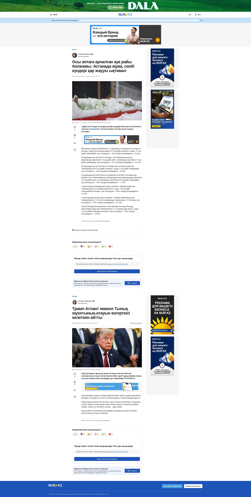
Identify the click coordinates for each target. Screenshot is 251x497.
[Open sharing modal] (74, 143)
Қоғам (74, 49)
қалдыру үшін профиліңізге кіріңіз (117, 264)
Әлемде (74, 296)
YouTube (101, 398)
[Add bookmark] (74, 149)
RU (190, 14)
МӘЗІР (55, 14)
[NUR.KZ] (125, 14)
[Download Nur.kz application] (125, 6)
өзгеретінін (97, 413)
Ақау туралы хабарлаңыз (172, 486)
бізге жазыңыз (104, 221)
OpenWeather (94, 129)
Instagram (134, 283)
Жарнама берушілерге (193, 486)
